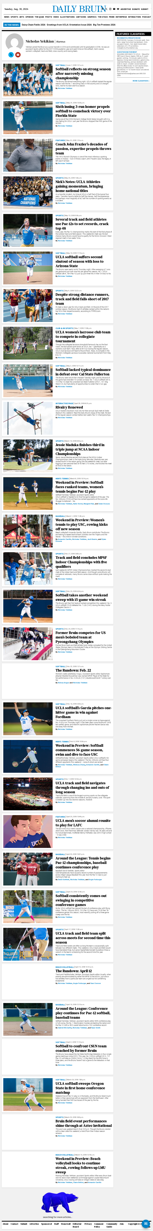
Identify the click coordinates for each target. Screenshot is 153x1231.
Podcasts (147, 17)
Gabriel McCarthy (65, 1028)
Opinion (29, 17)
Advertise (126, 9)
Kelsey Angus (63, 683)
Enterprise (121, 17)
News (6, 17)
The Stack (103, 17)
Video (56, 17)
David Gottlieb (63, 880)
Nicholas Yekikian (40, 41)
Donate (136, 9)
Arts (21, 17)
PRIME (111, 17)
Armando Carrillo (64, 539)
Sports (14, 17)
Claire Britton (78, 1182)
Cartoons (81, 17)
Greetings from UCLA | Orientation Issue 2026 (69, 25)
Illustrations (67, 17)
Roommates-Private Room (128, 38)
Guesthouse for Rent (127, 52)
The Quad (39, 17)
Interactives (134, 17)
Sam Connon (95, 983)
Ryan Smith (95, 1028)
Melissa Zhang (79, 765)
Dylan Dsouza (104, 504)
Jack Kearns (92, 539)
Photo (48, 17)
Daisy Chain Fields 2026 (33, 25)
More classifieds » (141, 81)
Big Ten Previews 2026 (104, 25)
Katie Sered (78, 504)
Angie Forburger (95, 880)
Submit (144, 9)
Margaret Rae (89, 504)
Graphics (92, 17)
